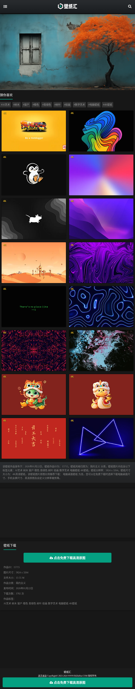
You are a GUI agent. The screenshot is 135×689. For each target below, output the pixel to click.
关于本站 (42, 676)
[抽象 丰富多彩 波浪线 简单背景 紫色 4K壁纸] (101, 218)
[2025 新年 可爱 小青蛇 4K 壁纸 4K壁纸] (34, 394)
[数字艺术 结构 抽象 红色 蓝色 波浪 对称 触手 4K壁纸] (34, 350)
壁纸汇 (67, 672)
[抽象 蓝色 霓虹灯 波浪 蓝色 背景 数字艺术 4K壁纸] (101, 306)
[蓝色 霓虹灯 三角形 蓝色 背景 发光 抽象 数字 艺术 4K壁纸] (101, 438)
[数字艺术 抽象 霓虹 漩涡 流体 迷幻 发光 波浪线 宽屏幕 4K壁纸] (101, 262)
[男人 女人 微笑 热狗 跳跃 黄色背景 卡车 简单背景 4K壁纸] (34, 131)
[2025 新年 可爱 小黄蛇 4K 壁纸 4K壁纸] (101, 394)
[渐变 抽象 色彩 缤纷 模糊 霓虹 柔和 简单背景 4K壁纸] (101, 175)
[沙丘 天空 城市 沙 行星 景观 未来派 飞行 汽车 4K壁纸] (34, 262)
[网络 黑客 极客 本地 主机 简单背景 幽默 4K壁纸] (34, 306)
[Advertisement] (67, 513)
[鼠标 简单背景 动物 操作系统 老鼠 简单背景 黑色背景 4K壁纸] (34, 218)
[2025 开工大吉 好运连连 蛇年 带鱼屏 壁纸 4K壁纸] (34, 438)
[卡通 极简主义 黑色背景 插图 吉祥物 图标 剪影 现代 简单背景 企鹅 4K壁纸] (34, 175)
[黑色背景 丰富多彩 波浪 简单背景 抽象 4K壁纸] (101, 131)
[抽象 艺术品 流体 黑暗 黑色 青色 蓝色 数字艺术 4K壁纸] (101, 350)
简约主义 (21, 583)
